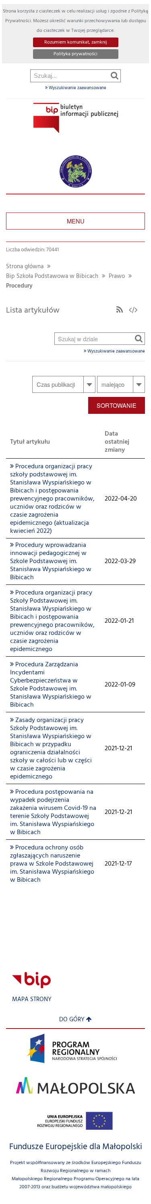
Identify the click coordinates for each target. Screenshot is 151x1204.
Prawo (117, 276)
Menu (76, 221)
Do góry (72, 1020)
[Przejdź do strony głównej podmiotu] (75, 118)
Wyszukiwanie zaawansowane (77, 88)
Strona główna (24, 266)
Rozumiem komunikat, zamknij (75, 42)
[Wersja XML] (133, 310)
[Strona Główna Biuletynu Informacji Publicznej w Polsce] (31, 980)
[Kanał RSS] (119, 310)
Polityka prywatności (75, 54)
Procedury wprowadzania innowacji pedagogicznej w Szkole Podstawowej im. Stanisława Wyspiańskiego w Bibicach (50, 561)
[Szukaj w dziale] (138, 338)
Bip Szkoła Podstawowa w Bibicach (52, 276)
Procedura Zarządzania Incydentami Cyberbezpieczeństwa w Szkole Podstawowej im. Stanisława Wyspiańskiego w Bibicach (50, 684)
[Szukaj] (114, 75)
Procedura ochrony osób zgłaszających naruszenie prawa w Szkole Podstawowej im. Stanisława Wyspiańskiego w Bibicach (52, 864)
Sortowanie (117, 405)
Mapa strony (32, 999)
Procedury (19, 286)
